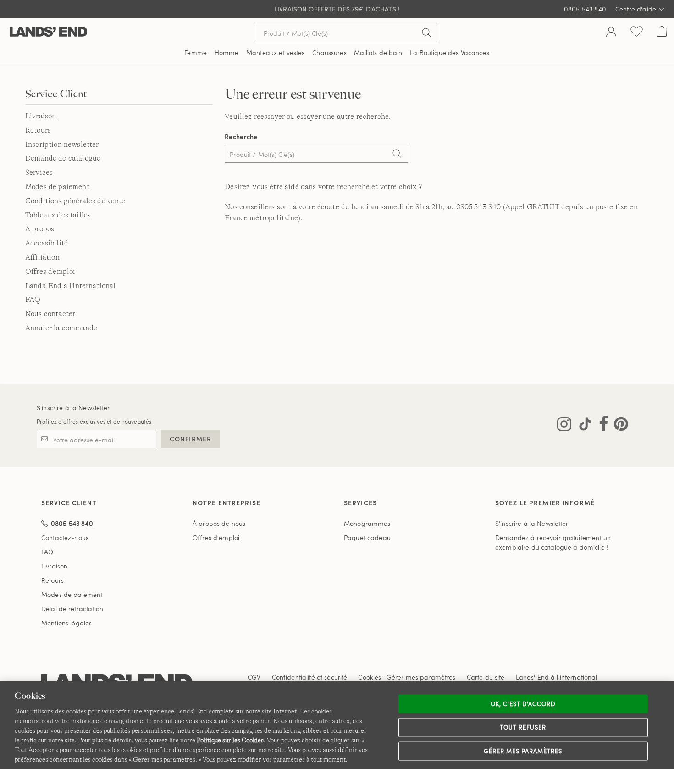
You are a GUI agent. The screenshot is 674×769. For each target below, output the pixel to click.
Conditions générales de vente (75, 201)
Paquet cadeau (367, 537)
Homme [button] (227, 52)
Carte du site (486, 677)
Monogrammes (367, 523)
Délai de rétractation (72, 608)
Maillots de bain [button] (378, 52)
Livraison (40, 116)
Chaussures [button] (329, 52)
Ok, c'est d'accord (523, 703)
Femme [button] (195, 52)
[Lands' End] (48, 32)
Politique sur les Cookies (230, 740)
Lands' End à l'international (70, 286)
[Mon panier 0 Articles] (662, 32)
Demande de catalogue (62, 158)
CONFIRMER (190, 439)
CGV (254, 677)
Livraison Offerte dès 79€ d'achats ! (337, 9)
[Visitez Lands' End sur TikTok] (582, 426)
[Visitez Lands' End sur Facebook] (600, 426)
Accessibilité (46, 243)
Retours (38, 130)
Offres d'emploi (50, 271)
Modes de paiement (57, 187)
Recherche (241, 136)
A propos (39, 229)
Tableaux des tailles (58, 215)
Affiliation (42, 257)
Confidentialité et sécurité (310, 677)
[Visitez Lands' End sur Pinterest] (618, 426)
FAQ (32, 299)
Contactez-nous (64, 537)
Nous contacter (50, 314)
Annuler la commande (61, 328)
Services (39, 172)
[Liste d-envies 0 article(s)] (636, 32)
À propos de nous (219, 523)
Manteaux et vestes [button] (275, 52)
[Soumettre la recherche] (426, 32)
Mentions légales (66, 623)
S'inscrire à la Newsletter (73, 407)
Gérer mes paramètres (523, 751)
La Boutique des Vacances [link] (449, 52)
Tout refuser (523, 727)
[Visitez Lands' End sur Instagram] (564, 426)
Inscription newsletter (62, 144)
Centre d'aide (635, 9)
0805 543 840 (585, 9)
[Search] (396, 154)
